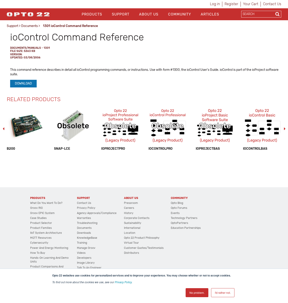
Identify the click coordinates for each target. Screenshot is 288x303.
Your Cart (250, 4)
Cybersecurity (39, 242)
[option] (26, 129)
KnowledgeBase (87, 237)
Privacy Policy (123, 282)
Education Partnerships (186, 227)
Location (129, 232)
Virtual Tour (131, 242)
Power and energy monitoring (49, 248)
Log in (215, 4)
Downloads (84, 232)
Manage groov (86, 248)
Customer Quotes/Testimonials (144, 248)
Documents (29, 26)
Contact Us (272, 4)
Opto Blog (177, 203)
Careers (129, 207)
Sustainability (132, 223)
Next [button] (284, 129)
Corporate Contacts (136, 218)
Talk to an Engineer (89, 267)
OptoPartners (179, 223)
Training (82, 242)
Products (92, 14)
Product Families (41, 227)
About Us (148, 14)
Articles (210, 14)
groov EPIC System (42, 213)
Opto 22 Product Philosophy (142, 237)
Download (23, 83)
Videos (81, 252)
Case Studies (38, 218)
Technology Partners (184, 218)
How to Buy (37, 252)
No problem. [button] (197, 292)
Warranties (84, 218)
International (132, 227)
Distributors (131, 252)
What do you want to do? (46, 203)
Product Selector (41, 223)
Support (120, 14)
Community (179, 14)
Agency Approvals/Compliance (97, 213)
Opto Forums (179, 207)
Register (231, 4)
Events (175, 213)
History (128, 213)
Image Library (86, 262)
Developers (84, 257)
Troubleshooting (87, 223)
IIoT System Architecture (46, 232)
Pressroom (131, 203)
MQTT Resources (41, 237)
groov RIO (36, 207)
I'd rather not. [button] (223, 292)
